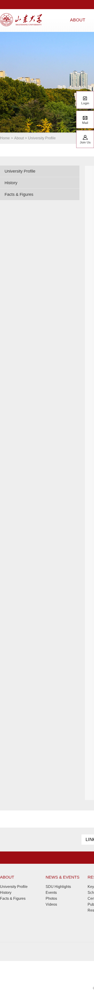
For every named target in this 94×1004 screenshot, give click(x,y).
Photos (51, 898)
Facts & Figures (19, 194)
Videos (51, 904)
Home (5, 138)
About (19, 138)
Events (51, 892)
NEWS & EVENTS (62, 877)
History (11, 183)
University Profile (42, 138)
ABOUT (7, 877)
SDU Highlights (58, 887)
